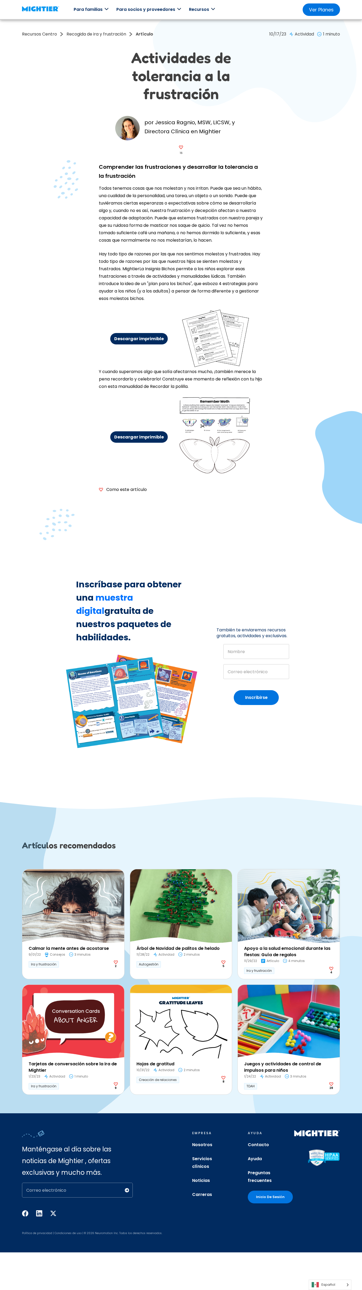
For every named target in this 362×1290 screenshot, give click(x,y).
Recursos (199, 9)
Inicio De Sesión (270, 1196)
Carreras (202, 1194)
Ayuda (255, 1159)
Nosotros (202, 1145)
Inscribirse (256, 697)
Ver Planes (321, 9)
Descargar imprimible (139, 339)
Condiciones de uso (68, 1233)
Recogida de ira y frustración (96, 34)
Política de (29, 1233)
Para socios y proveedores (145, 9)
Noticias (201, 1180)
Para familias (88, 9)
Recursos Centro (39, 34)
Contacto (258, 1145)
